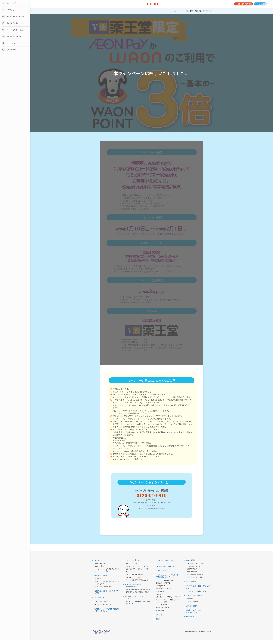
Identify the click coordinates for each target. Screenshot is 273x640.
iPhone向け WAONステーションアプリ (168, 561)
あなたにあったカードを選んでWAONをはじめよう (167, 576)
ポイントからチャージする (135, 574)
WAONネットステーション (196, 563)
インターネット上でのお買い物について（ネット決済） (107, 570)
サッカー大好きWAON (163, 588)
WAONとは (10, 10)
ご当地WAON (160, 586)
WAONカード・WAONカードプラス (168, 597)
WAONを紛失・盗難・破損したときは (198, 587)
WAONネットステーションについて (134, 597)
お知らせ (159, 615)
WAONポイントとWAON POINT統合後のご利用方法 (107, 610)
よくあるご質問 (261, 4)
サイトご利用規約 (193, 601)
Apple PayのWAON (162, 607)
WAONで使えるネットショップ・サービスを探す (107, 583)
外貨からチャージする (133, 577)
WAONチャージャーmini (195, 574)
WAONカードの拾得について (196, 591)
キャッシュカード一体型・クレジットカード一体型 (168, 601)
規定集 (158, 619)
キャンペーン (11, 43)
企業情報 (190, 599)
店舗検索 (98, 579)
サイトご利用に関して (194, 595)
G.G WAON (160, 591)
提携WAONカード (162, 610)
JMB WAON (160, 594)
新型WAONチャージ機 (194, 577)
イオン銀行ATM (192, 572)
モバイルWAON (161, 605)
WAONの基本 (99, 566)
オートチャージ (131, 572)
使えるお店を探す (13, 23)
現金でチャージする (132, 563)
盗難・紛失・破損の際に (245, 4)
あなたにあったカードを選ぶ (16, 16)
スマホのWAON (161, 571)
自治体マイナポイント (194, 616)
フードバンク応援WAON (164, 580)
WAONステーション (193, 566)
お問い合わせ (11, 50)
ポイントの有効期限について (105, 605)
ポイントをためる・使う (15, 30)
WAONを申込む (100, 563)
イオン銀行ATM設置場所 (103, 586)
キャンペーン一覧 (182, 11)
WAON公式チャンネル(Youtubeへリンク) (194, 611)
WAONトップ (11, 3)
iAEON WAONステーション (166, 566)
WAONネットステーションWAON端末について (138, 603)
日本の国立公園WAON (163, 583)
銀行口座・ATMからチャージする (137, 569)
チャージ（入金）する (14, 36)
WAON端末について (193, 560)
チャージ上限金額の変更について (137, 580)
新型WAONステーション (195, 569)
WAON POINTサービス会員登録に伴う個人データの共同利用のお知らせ (138, 591)
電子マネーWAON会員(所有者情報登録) (133, 585)
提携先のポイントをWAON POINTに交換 (107, 592)
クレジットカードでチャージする (137, 566)
